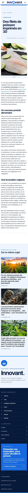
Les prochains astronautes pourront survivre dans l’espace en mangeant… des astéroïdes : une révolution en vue (14, 311)
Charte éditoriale (14, 435)
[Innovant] (14, 2)
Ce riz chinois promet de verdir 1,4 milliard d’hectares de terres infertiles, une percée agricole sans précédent (13, 279)
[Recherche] (25, 2)
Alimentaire (9, 12)
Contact (14, 438)
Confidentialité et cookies (8, 480)
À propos (14, 427)
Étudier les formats (14, 466)
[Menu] (3, 2)
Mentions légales (6, 484)
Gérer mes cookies (6, 489)
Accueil (4, 12)
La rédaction (14, 431)
